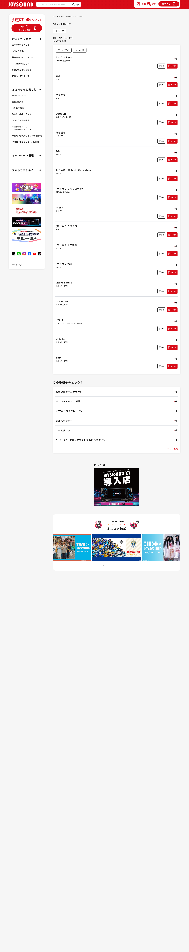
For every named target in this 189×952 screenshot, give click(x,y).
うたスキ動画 (18, 108)
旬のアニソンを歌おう (21, 69)
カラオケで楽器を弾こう (22, 120)
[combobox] (79, 50)
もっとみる (172, 449)
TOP (54, 16)
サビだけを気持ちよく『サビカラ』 (27, 135)
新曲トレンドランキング (22, 57)
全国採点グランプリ (20, 95)
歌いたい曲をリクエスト (22, 114)
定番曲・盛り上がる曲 (21, 76)
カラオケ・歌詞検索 (65, 16)
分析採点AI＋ (18, 101)
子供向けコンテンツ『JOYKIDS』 (26, 141)
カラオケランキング (20, 45)
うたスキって (35, 19)
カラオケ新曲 (18, 51)
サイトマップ (18, 264)
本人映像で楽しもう (20, 63)
